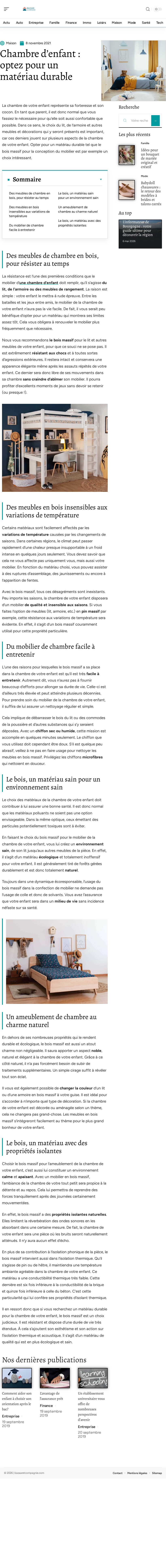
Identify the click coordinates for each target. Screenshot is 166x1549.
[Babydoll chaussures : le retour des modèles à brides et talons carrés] (127, 190)
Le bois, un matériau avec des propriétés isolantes (79, 223)
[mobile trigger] (7, 9)
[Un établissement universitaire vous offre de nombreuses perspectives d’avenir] (92, 1378)
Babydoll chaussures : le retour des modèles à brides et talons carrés (151, 193)
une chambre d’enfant (38, 282)
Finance (46, 1406)
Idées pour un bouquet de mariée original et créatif (150, 158)
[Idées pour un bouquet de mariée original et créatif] (127, 155)
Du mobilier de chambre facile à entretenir (26, 227)
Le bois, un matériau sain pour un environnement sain (78, 195)
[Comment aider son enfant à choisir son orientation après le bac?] (17, 1378)
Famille (145, 143)
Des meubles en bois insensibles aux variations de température (29, 211)
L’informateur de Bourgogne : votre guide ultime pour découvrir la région (138, 228)
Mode (144, 176)
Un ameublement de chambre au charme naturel (78, 209)
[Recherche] (148, 9)
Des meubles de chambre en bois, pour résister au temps (29, 195)
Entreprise (10, 1416)
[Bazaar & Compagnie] (29, 9)
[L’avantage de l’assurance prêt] (54, 1378)
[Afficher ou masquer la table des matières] (71, 179)
